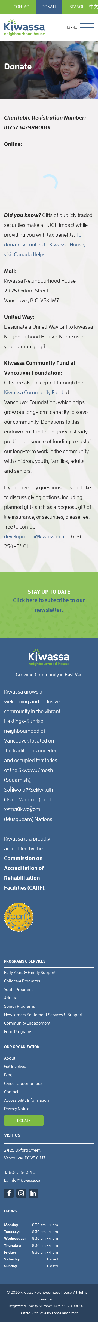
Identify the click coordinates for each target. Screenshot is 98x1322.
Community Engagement (27, 1023)
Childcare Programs (22, 981)
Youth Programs (18, 989)
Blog (8, 1075)
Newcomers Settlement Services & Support (43, 1015)
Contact (22, 7)
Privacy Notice (16, 1109)
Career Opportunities (23, 1083)
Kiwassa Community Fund (33, 392)
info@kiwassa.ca (24, 1180)
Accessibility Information (26, 1100)
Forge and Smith (65, 1313)
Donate (49, 7)
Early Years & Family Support (30, 972)
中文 (93, 7)
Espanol (75, 7)
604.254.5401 (22, 1172)
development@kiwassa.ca (34, 536)
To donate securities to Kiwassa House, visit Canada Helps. (44, 244)
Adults (10, 998)
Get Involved (15, 1066)
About (9, 1058)
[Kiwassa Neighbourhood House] (24, 27)
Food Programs (18, 1032)
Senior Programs (19, 1006)
